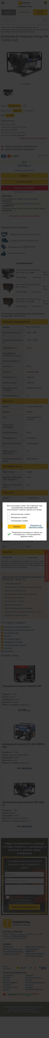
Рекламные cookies (19, 517)
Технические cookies (19, 521)
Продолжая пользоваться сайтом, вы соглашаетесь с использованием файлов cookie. (27, 534)
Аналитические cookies (20, 514)
